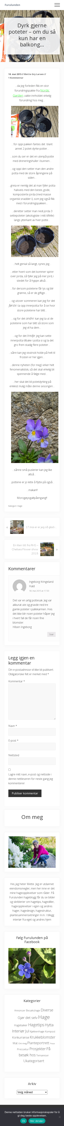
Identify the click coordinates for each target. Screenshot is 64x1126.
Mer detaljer (37, 1121)
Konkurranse (20, 1037)
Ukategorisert (33, 1061)
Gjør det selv (28, 1017)
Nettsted (13, 755)
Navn (12, 726)
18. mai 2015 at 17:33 (39, 590)
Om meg (22, 1043)
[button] (57, 5)
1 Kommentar (15, 77)
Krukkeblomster (42, 1037)
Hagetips (36, 1024)
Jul (27, 1030)
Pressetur (23, 1049)
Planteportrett (38, 1043)
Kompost (50, 1031)
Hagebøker (20, 1025)
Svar (51, 634)
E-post (13, 740)
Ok (23, 1121)
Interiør (18, 1031)
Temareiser (42, 1055)
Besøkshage (33, 1010)
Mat (15, 1043)
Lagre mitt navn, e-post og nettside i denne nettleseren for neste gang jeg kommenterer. (30, 778)
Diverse (47, 1010)
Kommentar (16, 681)
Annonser (19, 1010)
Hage (19, 505)
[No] (59, 1117)
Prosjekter (38, 1048)
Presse (52, 1043)
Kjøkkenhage (37, 1031)
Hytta (49, 1024)
